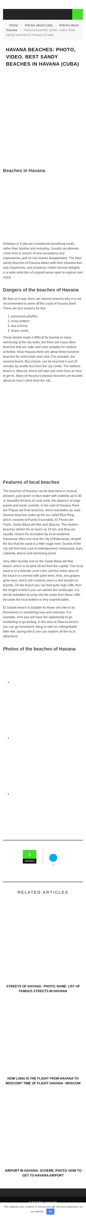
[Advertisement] (43, 117)
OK (50, 1211)
